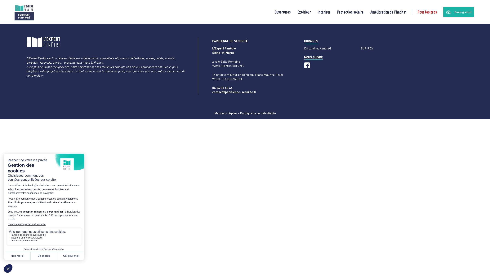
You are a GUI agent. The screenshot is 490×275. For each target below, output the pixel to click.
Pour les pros (427, 12)
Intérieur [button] (324, 12)
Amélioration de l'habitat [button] (388, 12)
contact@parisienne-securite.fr (234, 92)
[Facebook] (307, 65)
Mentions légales (225, 113)
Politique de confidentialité (258, 113)
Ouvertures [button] (283, 12)
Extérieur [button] (304, 12)
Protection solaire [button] (350, 12)
